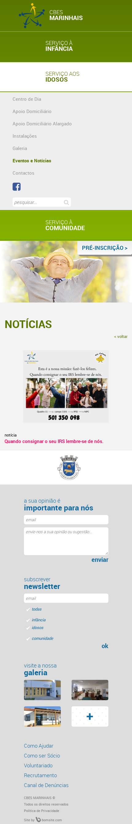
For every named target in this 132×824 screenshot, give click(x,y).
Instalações (25, 136)
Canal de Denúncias (46, 785)
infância (38, 620)
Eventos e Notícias (32, 160)
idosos (37, 627)
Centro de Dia (27, 99)
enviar (99, 560)
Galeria (20, 148)
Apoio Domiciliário (32, 111)
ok (105, 646)
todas (36, 609)
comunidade (42, 638)
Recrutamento (40, 775)
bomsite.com (51, 820)
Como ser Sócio (42, 755)
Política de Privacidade (41, 810)
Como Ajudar (38, 745)
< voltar (120, 336)
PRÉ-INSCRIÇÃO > (104, 247)
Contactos (23, 173)
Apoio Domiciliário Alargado (42, 123)
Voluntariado (38, 765)
